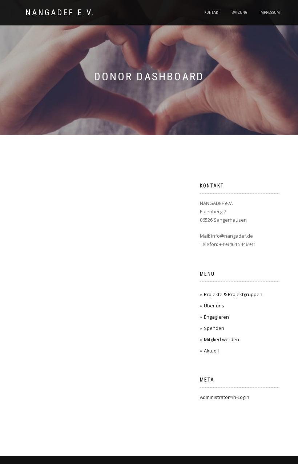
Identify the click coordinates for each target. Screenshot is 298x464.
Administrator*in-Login (224, 397)
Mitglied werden (221, 339)
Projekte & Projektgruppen (233, 294)
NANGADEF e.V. (60, 12)
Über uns (214, 305)
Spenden (214, 328)
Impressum (269, 12)
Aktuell (211, 350)
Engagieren (216, 317)
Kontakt (212, 12)
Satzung (239, 12)
